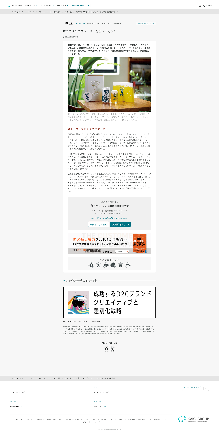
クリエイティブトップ (101, 392)
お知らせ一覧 (19, 419)
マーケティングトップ (17, 392)
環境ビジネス (98, 406)
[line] (105, 265)
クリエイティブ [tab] (46, 5)
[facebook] (91, 265)
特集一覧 (68, 12)
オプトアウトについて (118, 419)
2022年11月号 (55, 12)
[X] (112, 348)
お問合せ (86, 422)
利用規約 (105, 419)
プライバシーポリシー (91, 419)
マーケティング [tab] (30, 5)
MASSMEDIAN (14, 406)
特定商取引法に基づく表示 (55, 419)
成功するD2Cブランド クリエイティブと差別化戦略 (95, 12)
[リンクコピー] (127, 265)
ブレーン (42, 12)
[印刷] (120, 265)
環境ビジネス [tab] (61, 5)
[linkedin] (113, 265)
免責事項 (40, 419)
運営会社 (30, 419)
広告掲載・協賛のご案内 (74, 419)
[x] (98, 265)
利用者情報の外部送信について (137, 419)
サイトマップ (96, 422)
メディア (31, 12)
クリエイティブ (17, 12)
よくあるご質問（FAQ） (158, 419)
